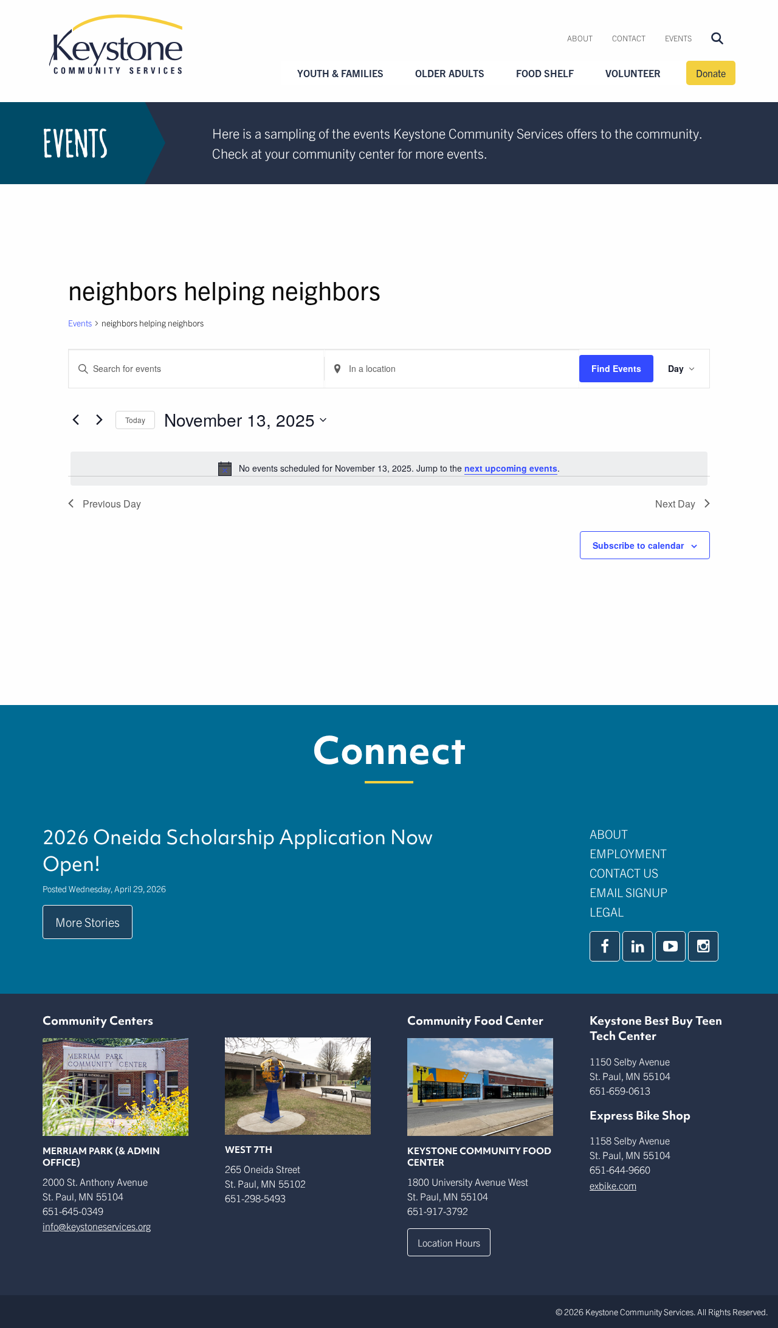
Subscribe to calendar (638, 545)
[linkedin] (637, 946)
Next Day (675, 504)
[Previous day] (75, 420)
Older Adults (449, 73)
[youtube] (670, 946)
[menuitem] (579, 38)
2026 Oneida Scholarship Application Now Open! (238, 850)
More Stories (87, 921)
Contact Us (624, 872)
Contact (628, 38)
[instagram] (703, 946)
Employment (628, 853)
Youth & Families (340, 73)
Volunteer (633, 73)
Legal (607, 911)
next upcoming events (510, 468)
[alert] (389, 469)
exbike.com (613, 1185)
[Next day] (99, 420)
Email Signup (628, 892)
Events (678, 38)
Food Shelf (545, 73)
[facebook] (605, 946)
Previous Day (112, 504)
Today (135, 420)
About (580, 38)
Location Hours (449, 1242)
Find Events (616, 368)
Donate (711, 73)
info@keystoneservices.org (97, 1226)
